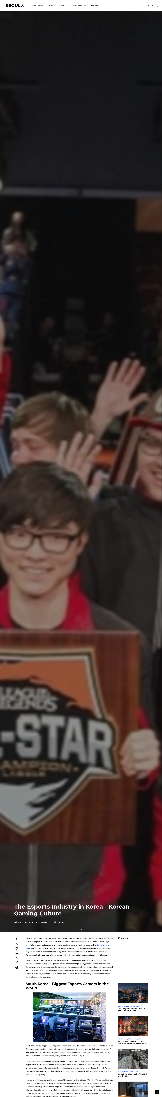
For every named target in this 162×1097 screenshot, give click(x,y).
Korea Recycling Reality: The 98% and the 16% (132, 1075)
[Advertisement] (135, 959)
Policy (126, 1072)
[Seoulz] (14, 5)
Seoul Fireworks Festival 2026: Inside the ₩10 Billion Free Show (132, 1042)
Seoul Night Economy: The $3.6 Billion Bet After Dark (131, 1010)
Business (63, 5)
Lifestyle (94, 5)
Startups (51, 5)
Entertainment (79, 5)
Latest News (37, 5)
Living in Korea (134, 1006)
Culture (126, 1006)
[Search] (156, 5)
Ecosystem (43, 922)
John (63, 922)
